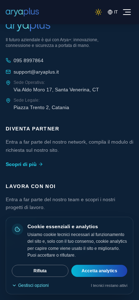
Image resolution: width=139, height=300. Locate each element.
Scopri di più (21, 164)
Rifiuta (40, 270)
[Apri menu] (126, 12)
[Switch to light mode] (98, 12)
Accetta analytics (99, 270)
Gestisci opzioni (33, 285)
